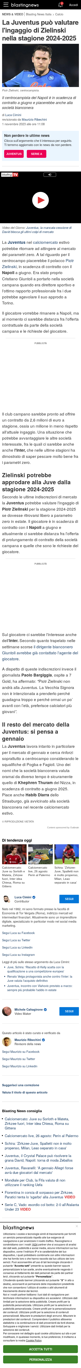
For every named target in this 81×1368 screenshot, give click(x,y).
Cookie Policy (33, 1340)
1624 (35, 1244)
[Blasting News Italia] (25, 4)
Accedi (73, 5)
